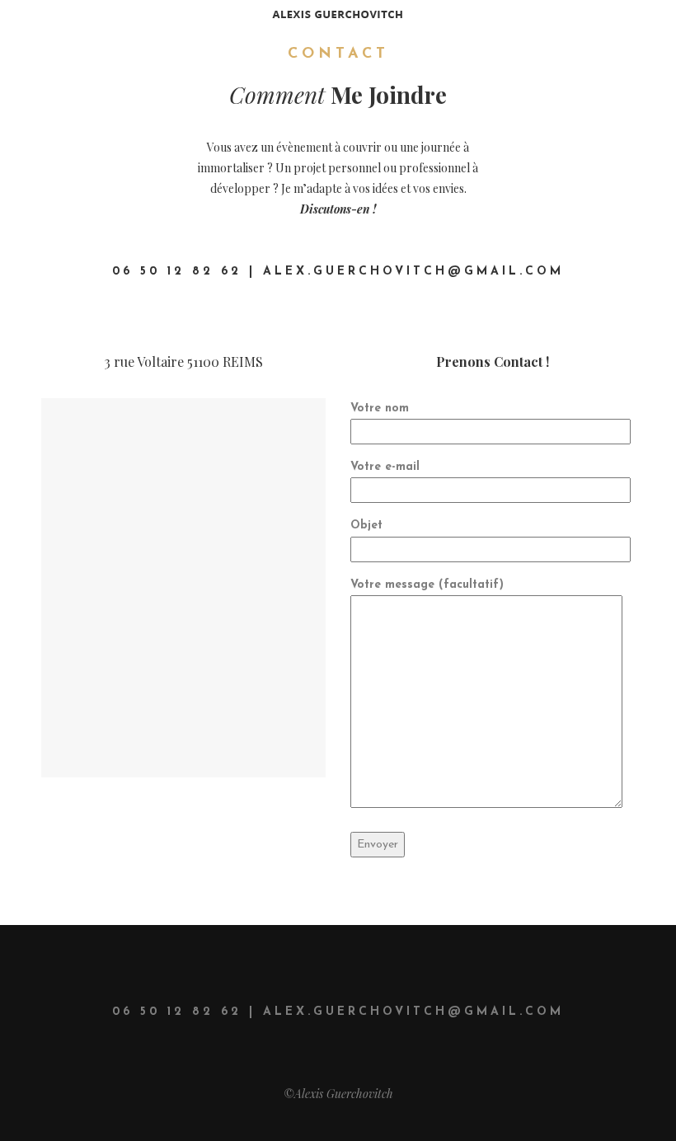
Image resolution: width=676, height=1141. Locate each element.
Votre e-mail (385, 467)
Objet (366, 525)
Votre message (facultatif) (427, 585)
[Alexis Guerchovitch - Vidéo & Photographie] (338, 13)
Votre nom (379, 408)
